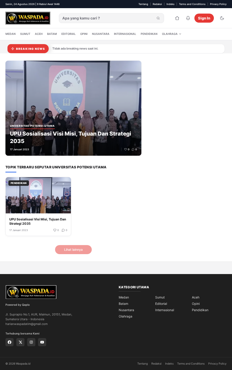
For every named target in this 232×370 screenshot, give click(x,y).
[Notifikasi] (188, 18)
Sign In (204, 18)
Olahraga (170, 34)
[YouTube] (42, 342)
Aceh (39, 34)
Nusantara (100, 34)
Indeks (170, 4)
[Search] (158, 18)
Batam (52, 34)
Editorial (68, 34)
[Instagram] (31, 342)
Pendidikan (149, 34)
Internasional (125, 34)
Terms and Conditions (192, 4)
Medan (10, 34)
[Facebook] (9, 342)
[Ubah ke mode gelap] (222, 18)
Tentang (143, 4)
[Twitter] (20, 342)
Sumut (25, 34)
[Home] (177, 18)
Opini (83, 34)
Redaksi (157, 4)
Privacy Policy (218, 4)
